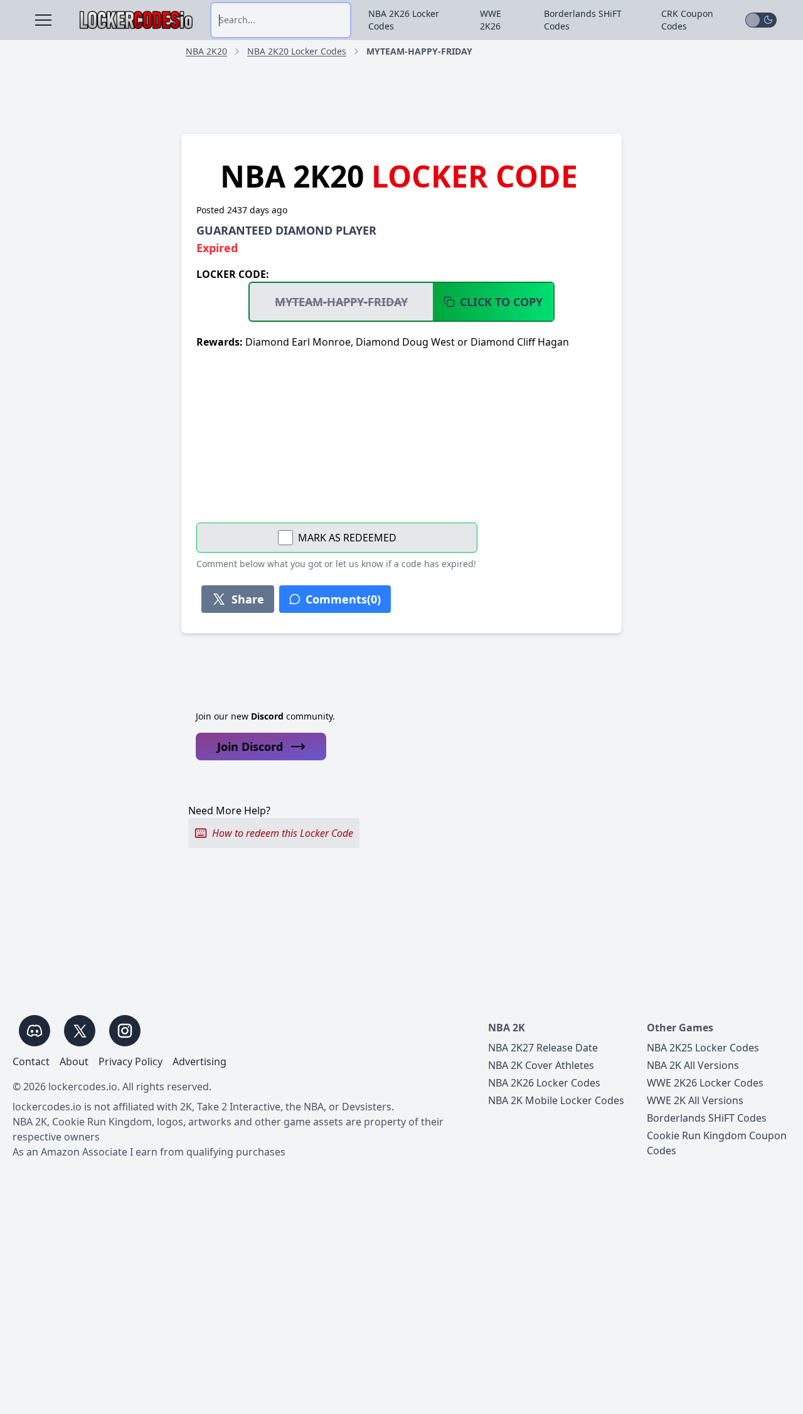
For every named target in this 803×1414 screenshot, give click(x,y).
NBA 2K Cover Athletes (541, 1065)
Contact (31, 1061)
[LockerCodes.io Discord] (34, 1030)
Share (247, 599)
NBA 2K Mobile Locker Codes (556, 1100)
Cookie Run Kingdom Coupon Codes (717, 1143)
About (74, 1061)
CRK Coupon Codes (687, 20)
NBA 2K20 (206, 51)
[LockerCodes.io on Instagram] (125, 1030)
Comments (343, 599)
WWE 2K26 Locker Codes (705, 1083)
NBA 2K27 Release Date (543, 1048)
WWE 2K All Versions (695, 1100)
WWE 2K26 (490, 20)
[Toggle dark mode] (761, 20)
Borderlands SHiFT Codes (583, 20)
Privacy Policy (130, 1061)
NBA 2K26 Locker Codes (403, 20)
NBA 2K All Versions (693, 1065)
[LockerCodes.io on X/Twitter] (79, 1030)
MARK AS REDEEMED (347, 538)
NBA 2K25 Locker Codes (703, 1048)
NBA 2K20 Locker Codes (296, 51)
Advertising (199, 1061)
